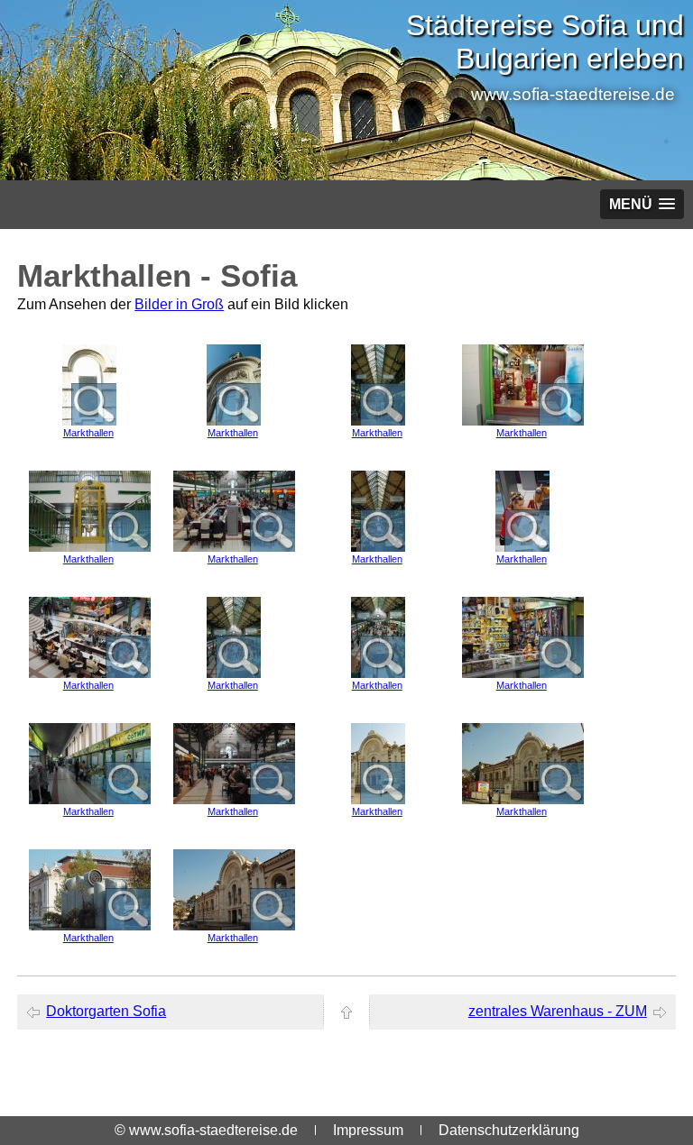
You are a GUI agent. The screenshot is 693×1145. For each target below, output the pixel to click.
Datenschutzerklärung (509, 1130)
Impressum (368, 1130)
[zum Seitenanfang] (346, 1012)
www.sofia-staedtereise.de (573, 94)
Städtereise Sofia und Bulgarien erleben (545, 42)
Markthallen (88, 432)
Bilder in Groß (179, 304)
